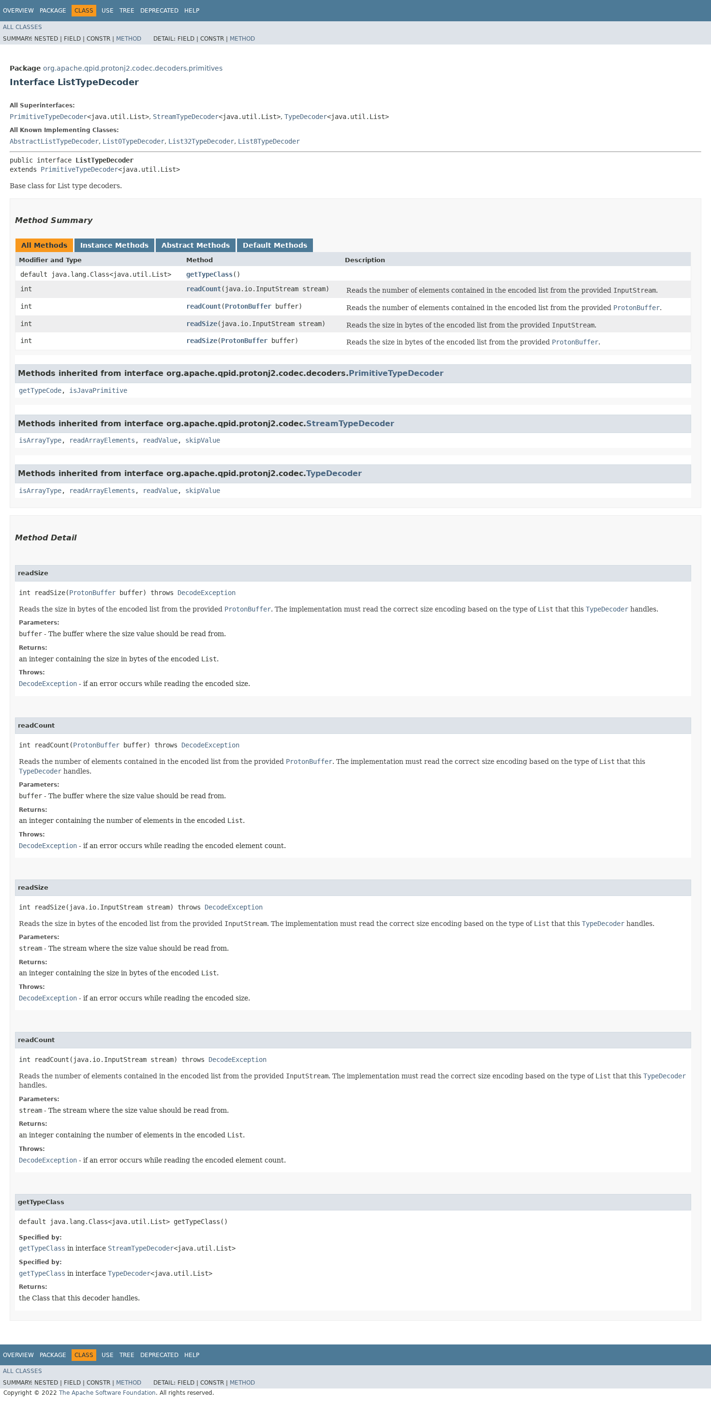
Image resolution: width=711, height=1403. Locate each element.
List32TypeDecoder (201, 141)
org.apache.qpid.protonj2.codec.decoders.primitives (132, 68)
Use (108, 10)
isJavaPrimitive (98, 390)
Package (53, 10)
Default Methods (275, 245)
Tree (126, 10)
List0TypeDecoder (133, 141)
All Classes (22, 27)
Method (128, 38)
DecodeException (207, 593)
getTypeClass (209, 274)
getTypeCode (40, 390)
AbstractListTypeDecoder (54, 141)
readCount (203, 289)
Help (191, 10)
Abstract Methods (196, 245)
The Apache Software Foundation (107, 1392)
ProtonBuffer (248, 306)
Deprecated (159, 10)
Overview (18, 10)
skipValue (202, 440)
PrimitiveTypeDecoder (48, 116)
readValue (160, 440)
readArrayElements (102, 440)
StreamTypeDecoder (186, 116)
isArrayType (40, 440)
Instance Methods (114, 245)
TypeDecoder (305, 116)
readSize (201, 324)
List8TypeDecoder (269, 141)
